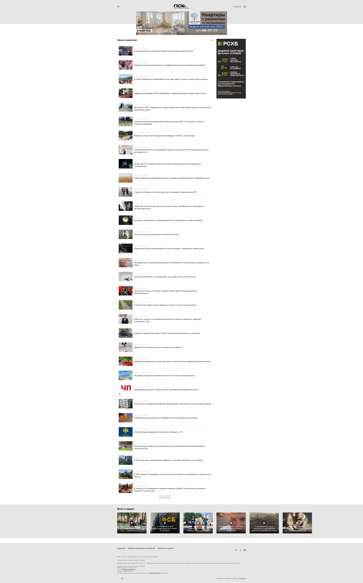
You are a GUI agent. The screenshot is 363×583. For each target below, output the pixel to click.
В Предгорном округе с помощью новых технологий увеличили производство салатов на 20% (169, 447)
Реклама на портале (166, 548)
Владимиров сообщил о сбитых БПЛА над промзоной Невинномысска (166, 390)
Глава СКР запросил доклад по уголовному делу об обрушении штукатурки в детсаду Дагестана (169, 207)
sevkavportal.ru (155, 573)
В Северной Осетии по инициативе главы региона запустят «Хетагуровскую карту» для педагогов (171, 151)
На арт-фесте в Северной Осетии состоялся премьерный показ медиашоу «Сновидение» (167, 165)
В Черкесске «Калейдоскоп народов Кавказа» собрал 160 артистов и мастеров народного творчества (169, 489)
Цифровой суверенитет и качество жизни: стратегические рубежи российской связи (172, 361)
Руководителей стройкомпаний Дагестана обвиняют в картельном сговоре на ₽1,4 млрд (171, 264)
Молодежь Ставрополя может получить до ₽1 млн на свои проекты (164, 376)
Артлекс (242, 578)
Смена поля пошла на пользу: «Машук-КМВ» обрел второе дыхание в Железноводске (165, 292)
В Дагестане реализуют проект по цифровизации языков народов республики (169, 65)
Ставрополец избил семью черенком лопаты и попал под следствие (165, 305)
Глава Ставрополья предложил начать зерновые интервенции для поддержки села (171, 178)
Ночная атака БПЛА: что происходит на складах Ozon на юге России (165, 277)
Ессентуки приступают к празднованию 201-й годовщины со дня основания (168, 220)
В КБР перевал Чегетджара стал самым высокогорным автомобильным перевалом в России (172, 475)
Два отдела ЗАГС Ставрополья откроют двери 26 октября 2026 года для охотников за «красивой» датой (172, 108)
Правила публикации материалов (141, 548)
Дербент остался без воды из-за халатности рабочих (158, 347)
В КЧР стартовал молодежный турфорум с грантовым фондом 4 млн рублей (168, 460)
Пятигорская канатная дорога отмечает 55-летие (156, 234)
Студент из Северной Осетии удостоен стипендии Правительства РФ (165, 192)
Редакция (121, 548)
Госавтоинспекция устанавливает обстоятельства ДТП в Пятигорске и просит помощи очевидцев (169, 123)
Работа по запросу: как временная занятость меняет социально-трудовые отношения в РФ (167, 320)
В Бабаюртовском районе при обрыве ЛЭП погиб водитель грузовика (166, 418)
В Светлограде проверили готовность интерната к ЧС (158, 432)
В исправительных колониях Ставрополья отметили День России (163, 51)
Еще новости (164, 497)
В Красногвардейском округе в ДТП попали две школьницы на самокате (167, 333)
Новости (237, 7)
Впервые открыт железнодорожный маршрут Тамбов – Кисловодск (164, 136)
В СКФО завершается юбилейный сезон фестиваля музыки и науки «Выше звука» (171, 79)
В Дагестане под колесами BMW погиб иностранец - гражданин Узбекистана (169, 249)
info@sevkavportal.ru (128, 569)
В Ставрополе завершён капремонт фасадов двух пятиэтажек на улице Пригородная (172, 404)
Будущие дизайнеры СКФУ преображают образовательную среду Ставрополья (170, 93)
